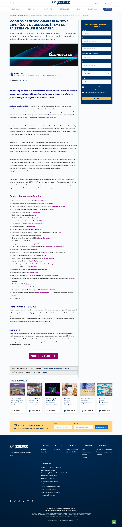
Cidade (84, 62)
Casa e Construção (48, 470)
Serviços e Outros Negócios (50, 492)
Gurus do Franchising (39, 372)
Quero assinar (101, 427)
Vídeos (84, 455)
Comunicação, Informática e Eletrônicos (55, 473)
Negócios (32, 9)
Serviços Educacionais (48, 495)
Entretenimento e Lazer (49, 476)
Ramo (84, 78)
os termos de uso (100, 92)
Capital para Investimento (90, 53)
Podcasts (85, 457)
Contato (44, 452)
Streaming (64, 9)
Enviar (96, 98)
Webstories (86, 452)
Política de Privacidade (104, 449)
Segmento (85, 70)
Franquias (15, 9)
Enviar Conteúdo (72, 449)
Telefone (84, 46)
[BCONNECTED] (44, 356)
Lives (83, 449)
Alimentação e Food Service (51, 467)
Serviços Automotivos (48, 489)
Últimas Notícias (71, 452)
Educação (92, 9)
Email (83, 38)
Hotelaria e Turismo (48, 478)
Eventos (22, 15)
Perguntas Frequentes (104, 452)
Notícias (48, 9)
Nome (84, 30)
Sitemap (99, 455)
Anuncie (108, 9)
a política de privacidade (99, 88)
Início (11, 15)
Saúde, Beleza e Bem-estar (50, 487)
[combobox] (95, 65)
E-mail (76, 423)
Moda (43, 484)
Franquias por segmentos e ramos (55, 368)
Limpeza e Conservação (49, 481)
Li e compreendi (94, 88)
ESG (78, 9)
